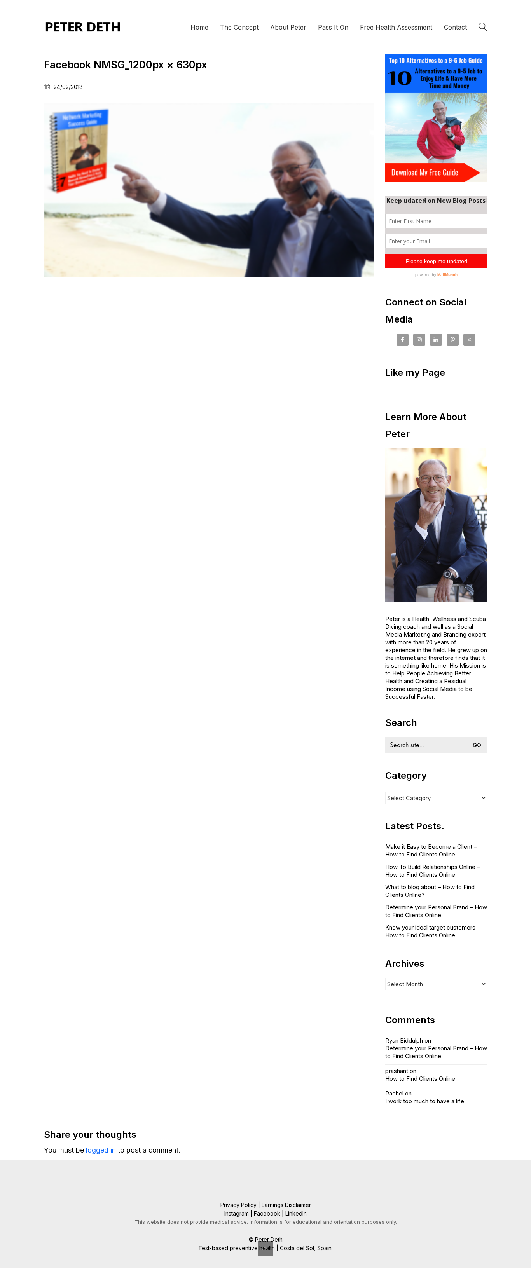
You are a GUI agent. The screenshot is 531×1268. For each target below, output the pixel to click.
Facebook (267, 1213)
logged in (101, 1150)
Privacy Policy (238, 1205)
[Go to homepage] (83, 27)
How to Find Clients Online (420, 1078)
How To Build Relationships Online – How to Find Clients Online (432, 870)
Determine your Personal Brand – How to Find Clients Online (436, 911)
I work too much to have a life (424, 1101)
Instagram (236, 1213)
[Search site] (483, 28)
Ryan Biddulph (404, 1040)
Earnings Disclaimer (286, 1205)
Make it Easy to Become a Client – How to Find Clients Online (431, 850)
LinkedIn (296, 1213)
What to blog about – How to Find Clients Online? (430, 890)
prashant (396, 1070)
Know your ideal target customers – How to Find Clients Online (432, 931)
